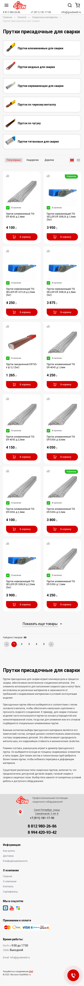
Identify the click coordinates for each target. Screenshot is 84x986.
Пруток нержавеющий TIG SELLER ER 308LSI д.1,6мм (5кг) (61, 216)
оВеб (31, 971)
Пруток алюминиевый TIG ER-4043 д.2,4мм (20, 215)
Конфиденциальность (15, 861)
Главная (7, 17)
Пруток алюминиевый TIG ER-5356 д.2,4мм (20, 510)
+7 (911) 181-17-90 (41, 12)
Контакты (8, 886)
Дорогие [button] (49, 160)
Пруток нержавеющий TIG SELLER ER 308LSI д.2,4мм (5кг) (61, 292)
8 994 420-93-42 (42, 832)
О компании (9, 881)
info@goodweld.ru (71, 12)
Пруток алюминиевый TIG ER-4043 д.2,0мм (20, 438)
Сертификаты (10, 891)
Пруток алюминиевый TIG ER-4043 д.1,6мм (61, 366)
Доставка (8, 856)
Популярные (14, 160)
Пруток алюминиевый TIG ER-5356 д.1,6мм (61, 583)
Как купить (9, 851)
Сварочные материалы (45, 17)
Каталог (22, 17)
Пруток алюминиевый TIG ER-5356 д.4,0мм (61, 438)
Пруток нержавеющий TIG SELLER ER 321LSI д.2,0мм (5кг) (20, 292)
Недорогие (33, 160)
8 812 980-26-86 (11, 12)
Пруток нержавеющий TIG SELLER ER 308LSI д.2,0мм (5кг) (20, 584)
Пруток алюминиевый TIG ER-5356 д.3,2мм (61, 510)
